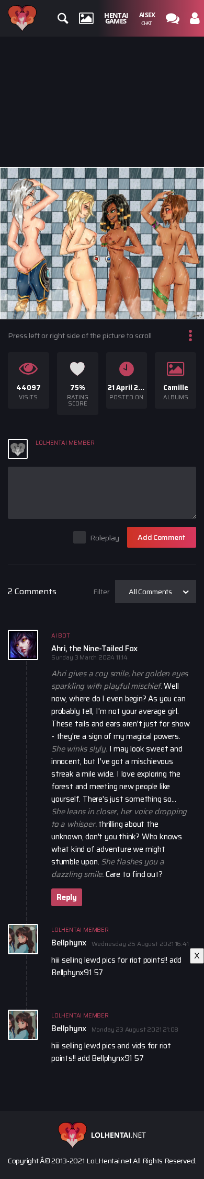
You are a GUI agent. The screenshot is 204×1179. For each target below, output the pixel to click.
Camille (175, 387)
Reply (66, 897)
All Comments (150, 591)
